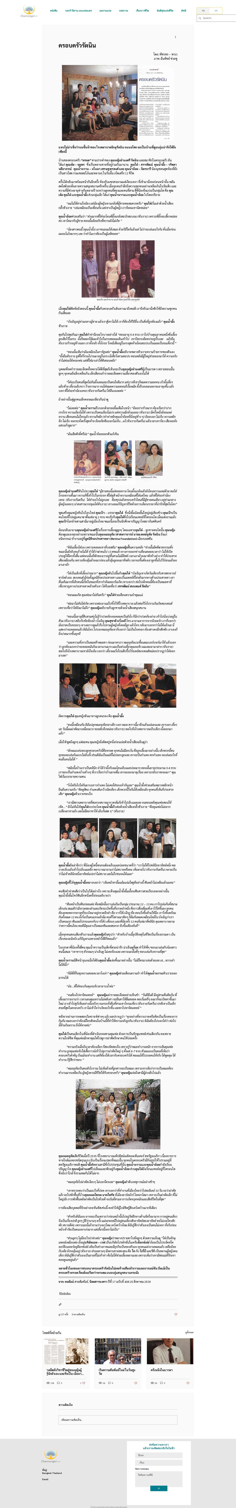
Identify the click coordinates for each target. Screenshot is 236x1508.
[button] (53, 11)
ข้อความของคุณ (142, 1469)
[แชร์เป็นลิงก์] (60, 1304)
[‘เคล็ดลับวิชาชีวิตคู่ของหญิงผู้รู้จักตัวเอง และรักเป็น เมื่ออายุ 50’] (66, 1351)
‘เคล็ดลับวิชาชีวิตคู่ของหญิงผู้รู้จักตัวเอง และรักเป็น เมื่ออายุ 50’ (65, 1371)
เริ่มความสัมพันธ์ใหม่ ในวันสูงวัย (117, 1371)
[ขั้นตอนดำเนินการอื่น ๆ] (175, 37)
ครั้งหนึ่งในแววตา (162, 1370)
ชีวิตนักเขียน (65, 1293)
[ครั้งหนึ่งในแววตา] (170, 1351)
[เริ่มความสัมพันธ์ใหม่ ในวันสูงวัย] (118, 1351)
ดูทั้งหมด (189, 1332)
